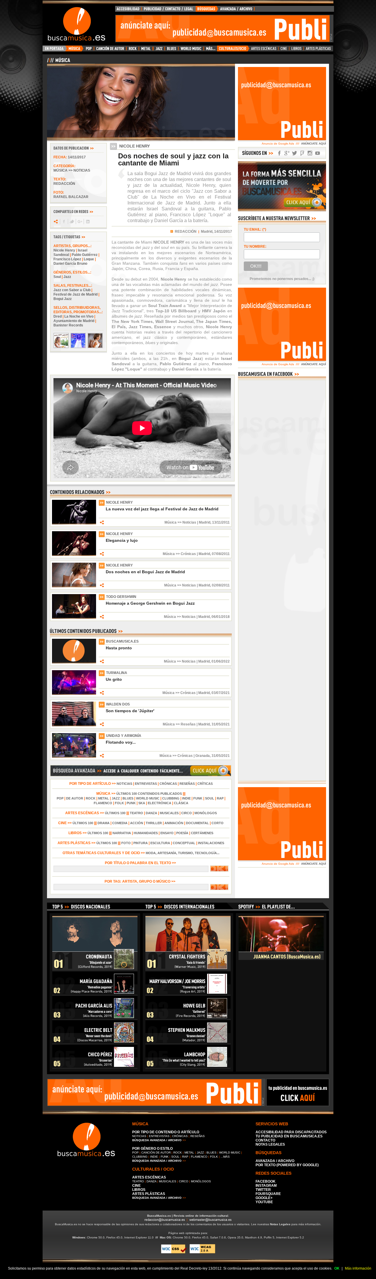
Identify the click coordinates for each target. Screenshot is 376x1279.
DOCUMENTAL (197, 823)
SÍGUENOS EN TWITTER (294, 153)
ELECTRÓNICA (159, 803)
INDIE (186, 798)
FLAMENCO (103, 803)
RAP (220, 798)
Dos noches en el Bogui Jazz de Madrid (145, 571)
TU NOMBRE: (255, 246)
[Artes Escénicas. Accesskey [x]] (263, 50)
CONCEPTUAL (184, 843)
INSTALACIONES (211, 843)
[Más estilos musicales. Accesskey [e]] (210, 50)
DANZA (151, 813)
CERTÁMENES (202, 833)
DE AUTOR (74, 798)
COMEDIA (119, 823)
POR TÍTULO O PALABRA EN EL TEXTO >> (141, 863)
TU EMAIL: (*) (255, 229)
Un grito (114, 679)
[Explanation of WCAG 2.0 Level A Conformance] (202, 1252)
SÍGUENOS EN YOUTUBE (317, 153)
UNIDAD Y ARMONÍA (123, 736)
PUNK (131, 803)
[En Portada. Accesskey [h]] (55, 50)
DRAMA (104, 823)
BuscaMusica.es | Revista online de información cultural (187, 1215)
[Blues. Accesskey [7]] (171, 50)
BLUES (127, 798)
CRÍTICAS (205, 783)
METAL (103, 798)
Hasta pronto (119, 648)
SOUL (209, 798)
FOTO (126, 843)
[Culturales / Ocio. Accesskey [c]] (233, 50)
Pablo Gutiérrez (85, 255)
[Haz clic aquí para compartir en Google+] (79, 221)
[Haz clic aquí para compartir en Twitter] (71, 221)
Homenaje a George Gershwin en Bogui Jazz (150, 603)
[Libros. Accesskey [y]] (296, 50)
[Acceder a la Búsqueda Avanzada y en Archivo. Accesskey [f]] (282, 210)
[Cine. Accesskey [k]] (283, 50)
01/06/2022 (221, 661)
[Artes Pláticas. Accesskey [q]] (318, 50)
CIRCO (186, 813)
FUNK (197, 798)
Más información (358, 1268)
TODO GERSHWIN (121, 597)
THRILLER (154, 823)
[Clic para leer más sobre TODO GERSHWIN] (74, 618)
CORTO (218, 823)
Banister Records (68, 325)
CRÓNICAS (168, 783)
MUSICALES (169, 813)
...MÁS (225, 1156)
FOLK (119, 803)
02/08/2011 (221, 585)
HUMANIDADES (146, 833)
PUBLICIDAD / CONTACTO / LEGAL (169, 10)
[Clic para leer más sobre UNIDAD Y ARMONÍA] (74, 757)
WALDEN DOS (118, 704)
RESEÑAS (187, 783)
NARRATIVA (122, 833)
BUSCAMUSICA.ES (122, 641)
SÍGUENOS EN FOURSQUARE (302, 153)
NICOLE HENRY (119, 502)
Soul (57, 277)
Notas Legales (280, 1224)
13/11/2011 (221, 522)
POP (60, 798)
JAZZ (116, 798)
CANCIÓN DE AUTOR (156, 1152)
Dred (57, 316)
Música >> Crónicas (179, 554)
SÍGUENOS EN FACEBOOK (279, 153)
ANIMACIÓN (173, 823)
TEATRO (136, 813)
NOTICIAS (124, 783)
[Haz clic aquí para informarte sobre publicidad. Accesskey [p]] (298, 1104)
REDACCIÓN (186, 231)
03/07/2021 (221, 693)
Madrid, (207, 231)
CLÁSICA (181, 803)
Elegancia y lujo (122, 540)
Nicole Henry (64, 250)
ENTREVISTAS (146, 783)
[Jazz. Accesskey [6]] (158, 50)
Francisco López (67, 259)
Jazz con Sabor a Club (71, 290)
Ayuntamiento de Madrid (73, 321)
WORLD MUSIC (148, 798)
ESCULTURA (160, 843)
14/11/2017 (77, 157)
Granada (202, 756)
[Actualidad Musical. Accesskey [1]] (75, 50)
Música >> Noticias (71, 170)
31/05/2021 (221, 724)
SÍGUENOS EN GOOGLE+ (287, 153)
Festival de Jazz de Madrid (75, 294)
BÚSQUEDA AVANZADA (226, 10)
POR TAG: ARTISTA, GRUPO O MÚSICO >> (141, 881)
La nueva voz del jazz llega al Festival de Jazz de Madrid (162, 509)
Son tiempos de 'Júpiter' (130, 710)
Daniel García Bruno (70, 264)
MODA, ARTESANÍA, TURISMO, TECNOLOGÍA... (182, 853)
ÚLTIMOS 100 (115, 813)
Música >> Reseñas (179, 724)
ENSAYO (167, 833)
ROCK (90, 798)
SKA (141, 803)
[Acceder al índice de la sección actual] (116, 63)
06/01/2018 (221, 617)
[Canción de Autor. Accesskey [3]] (110, 50)
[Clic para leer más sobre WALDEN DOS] (74, 725)
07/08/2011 (221, 554)
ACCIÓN (136, 823)
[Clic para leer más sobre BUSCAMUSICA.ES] (74, 662)
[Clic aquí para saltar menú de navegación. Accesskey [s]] (188, 5)
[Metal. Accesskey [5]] (146, 50)
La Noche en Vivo (78, 316)
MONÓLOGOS (205, 813)
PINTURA (140, 843)
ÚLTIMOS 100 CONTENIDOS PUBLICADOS (149, 793)
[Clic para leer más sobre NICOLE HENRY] (74, 523)
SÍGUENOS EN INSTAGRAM (310, 153)
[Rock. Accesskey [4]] (132, 50)
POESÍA (182, 833)
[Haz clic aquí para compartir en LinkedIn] (87, 221)
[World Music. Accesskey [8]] (191, 50)
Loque (89, 259)
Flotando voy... (121, 742)
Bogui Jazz (62, 299)
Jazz (67, 277)
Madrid (204, 522)
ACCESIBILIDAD (128, 10)
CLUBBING (170, 798)
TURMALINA (116, 673)
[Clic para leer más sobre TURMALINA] (74, 694)
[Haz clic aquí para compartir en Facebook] (64, 221)
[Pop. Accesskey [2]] (88, 50)
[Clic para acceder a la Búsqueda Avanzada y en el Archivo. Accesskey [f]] (140, 775)
